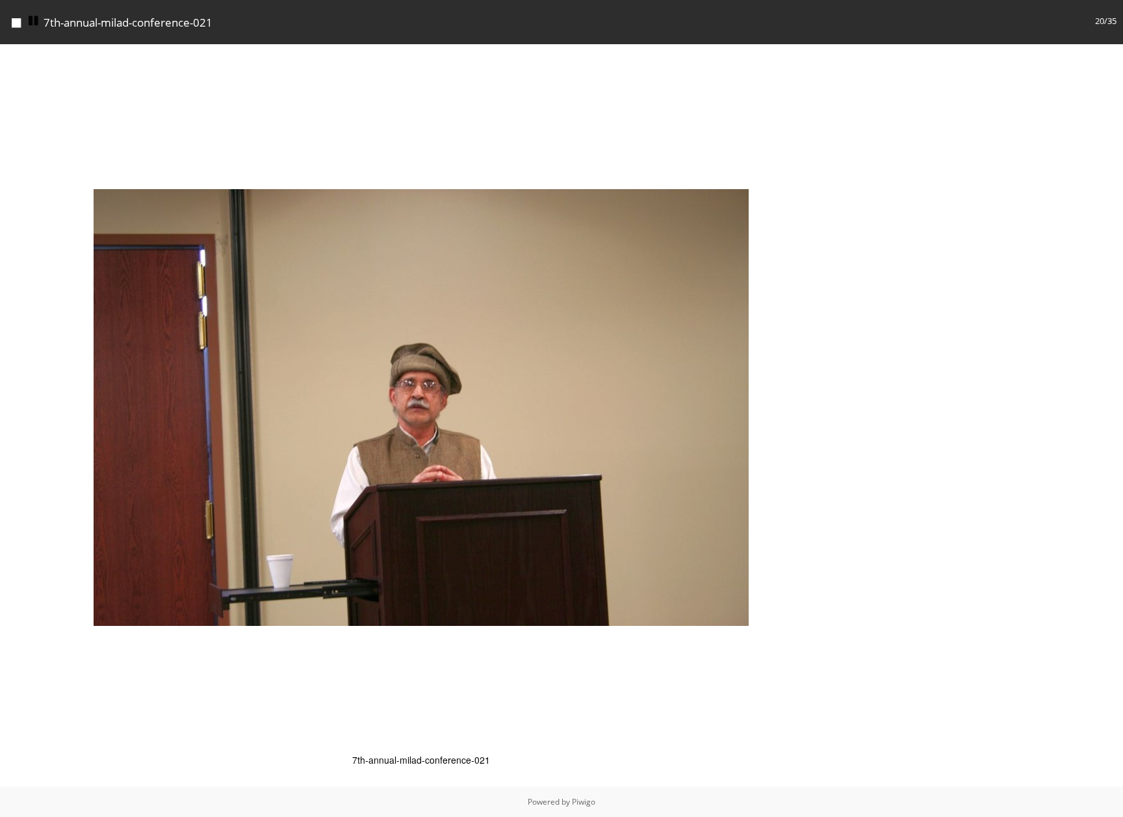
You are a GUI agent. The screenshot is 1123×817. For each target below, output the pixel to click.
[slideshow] (34, 21)
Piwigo (583, 801)
